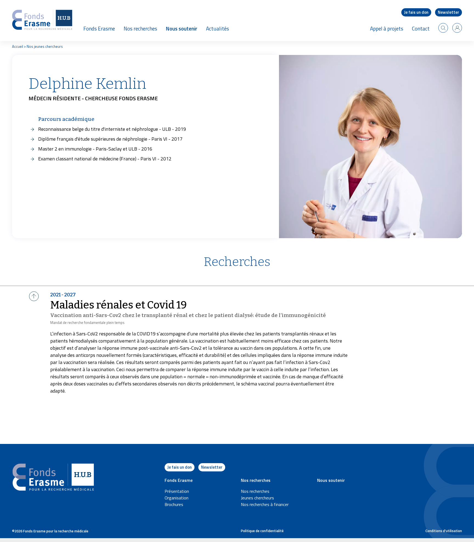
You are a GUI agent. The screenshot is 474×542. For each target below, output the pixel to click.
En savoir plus (15, 307)
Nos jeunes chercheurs (45, 46)
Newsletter (448, 12)
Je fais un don (416, 12)
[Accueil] (42, 21)
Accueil (17, 46)
